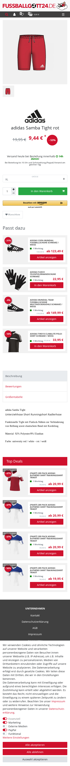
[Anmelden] (14, 14)
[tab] (35, 376)
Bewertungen (13, 386)
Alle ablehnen (35, 752)
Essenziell (14, 718)
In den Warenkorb (42, 191)
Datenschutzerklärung (35, 621)
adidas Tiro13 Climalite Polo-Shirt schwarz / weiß (46, 335)
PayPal (12, 730)
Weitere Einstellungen (16, 737)
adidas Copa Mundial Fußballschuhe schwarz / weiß (44, 242)
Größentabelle (14, 397)
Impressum (35, 634)
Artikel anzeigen (46, 257)
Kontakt (35, 615)
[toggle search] (6, 14)
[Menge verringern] (13, 193)
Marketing (14, 722)
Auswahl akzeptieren (35, 759)
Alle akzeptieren (35, 745)
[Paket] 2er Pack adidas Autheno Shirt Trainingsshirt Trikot (46, 475)
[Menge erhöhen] (13, 189)
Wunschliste (14, 214)
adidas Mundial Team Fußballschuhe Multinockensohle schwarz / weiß (46, 303)
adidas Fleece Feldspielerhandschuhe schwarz (43, 274)
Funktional (14, 733)
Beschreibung (13, 376)
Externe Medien (17, 726)
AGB (35, 628)
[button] (35, 204)
